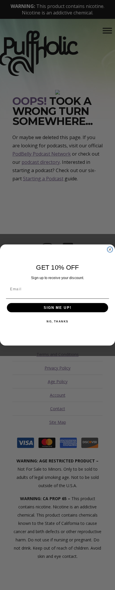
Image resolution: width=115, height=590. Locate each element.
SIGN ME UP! (57, 307)
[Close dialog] (110, 249)
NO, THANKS (57, 321)
